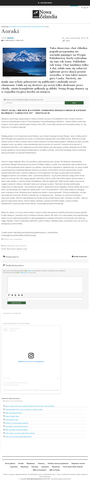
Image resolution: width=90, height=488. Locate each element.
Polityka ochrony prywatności (58, 463)
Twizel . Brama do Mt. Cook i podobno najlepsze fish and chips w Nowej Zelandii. (30, 406)
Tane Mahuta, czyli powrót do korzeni (16, 426)
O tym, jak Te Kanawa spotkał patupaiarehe (18, 436)
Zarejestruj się (23, 272)
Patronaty (35, 467)
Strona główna (13, 26)
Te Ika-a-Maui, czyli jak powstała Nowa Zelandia (20, 433)
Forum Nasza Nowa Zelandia (73, 467)
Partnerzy (41, 463)
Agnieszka (10, 38)
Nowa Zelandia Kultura (38, 26)
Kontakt (20, 463)
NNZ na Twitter (55, 470)
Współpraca (31, 463)
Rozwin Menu (46, 3)
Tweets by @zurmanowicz (10, 398)
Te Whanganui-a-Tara (11, 419)
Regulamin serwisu (78, 463)
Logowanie (14, 467)
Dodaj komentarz (80, 256)
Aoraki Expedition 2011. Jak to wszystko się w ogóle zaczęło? (24, 409)
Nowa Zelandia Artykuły (24, 26)
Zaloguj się (30, 270)
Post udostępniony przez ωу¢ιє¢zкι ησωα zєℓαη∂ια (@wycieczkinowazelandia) (31, 390)
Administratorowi (44, 476)
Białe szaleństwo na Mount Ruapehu (16, 430)
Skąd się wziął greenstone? (13, 413)
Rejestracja (24, 467)
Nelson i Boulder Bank (12, 416)
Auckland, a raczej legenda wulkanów (16, 423)
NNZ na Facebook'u (39, 470)
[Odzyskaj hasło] (87, 7)
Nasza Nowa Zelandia (45, 14)
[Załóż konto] (84, 7)
